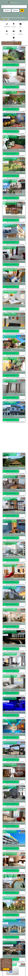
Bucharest (5, 95)
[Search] (22, 10)
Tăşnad (5, 339)
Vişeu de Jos (6, 405)
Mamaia (5, 923)
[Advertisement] (14, 438)
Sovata (5, 295)
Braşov (5, 139)
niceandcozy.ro (14, 2)
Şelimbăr (5, 679)
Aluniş (4, 51)
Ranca (4, 501)
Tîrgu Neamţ (6, 590)
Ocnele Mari (6, 117)
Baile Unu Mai (6, 228)
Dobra (4, 479)
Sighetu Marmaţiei (7, 73)
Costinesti (5, 250)
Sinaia (4, 184)
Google (6, 961)
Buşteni (5, 361)
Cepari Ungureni (7, 768)
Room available (10, 64)
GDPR (9, 966)
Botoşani (5, 856)
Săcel (4, 206)
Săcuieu (5, 457)
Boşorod (5, 161)
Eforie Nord (6, 834)
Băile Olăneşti (6, 878)
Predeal (5, 317)
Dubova (5, 634)
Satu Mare (5, 745)
